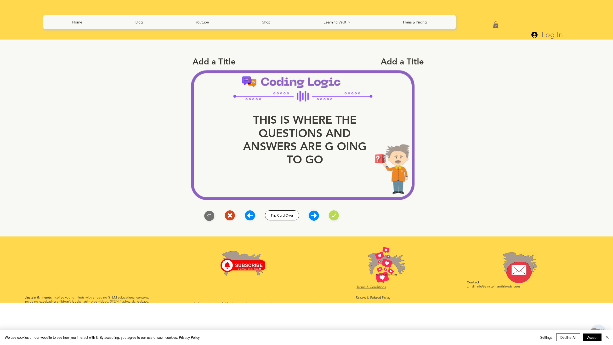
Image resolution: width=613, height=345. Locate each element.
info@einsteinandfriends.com (498, 286)
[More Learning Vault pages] (349, 22)
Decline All (568, 337)
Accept (592, 337)
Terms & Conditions (371, 287)
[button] (496, 24)
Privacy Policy (189, 337)
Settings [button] (546, 337)
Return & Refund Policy (373, 297)
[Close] (209, 216)
